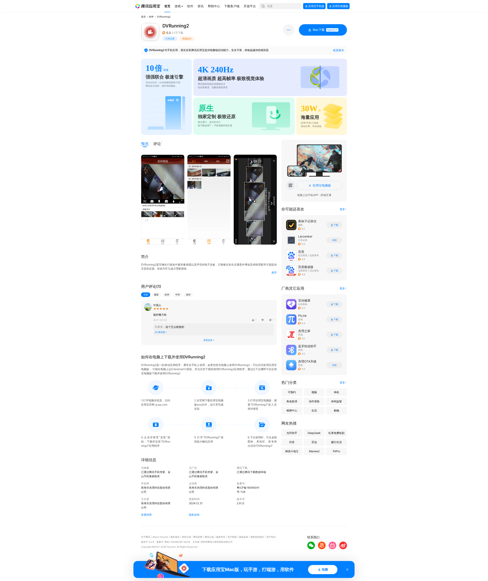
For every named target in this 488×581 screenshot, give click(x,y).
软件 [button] (151, 16)
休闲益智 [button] (336, 401)
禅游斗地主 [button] (292, 451)
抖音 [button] (292, 442)
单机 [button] (336, 392)
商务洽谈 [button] (186, 536)
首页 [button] (143, 16)
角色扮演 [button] (292, 401)
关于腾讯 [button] (145, 536)
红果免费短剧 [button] (336, 433)
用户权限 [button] (232, 536)
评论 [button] (157, 143)
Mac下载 (325, 29)
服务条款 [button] (175, 536)
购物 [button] (336, 410)
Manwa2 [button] (314, 451)
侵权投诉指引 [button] (257, 536)
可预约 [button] (292, 392)
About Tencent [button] (160, 536)
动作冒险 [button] (314, 401)
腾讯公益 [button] (209, 536)
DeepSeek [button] (314, 433)
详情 (334, 240)
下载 (336, 225)
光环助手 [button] (292, 433)
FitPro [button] (336, 451)
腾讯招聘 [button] (197, 536)
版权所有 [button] (220, 536)
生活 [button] (314, 410)
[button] (147, 6)
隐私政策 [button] (194, 514)
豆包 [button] (314, 442)
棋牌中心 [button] (292, 410)
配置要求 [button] (338, 50)
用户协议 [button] (271, 536)
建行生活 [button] (336, 442)
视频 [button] (314, 392)
